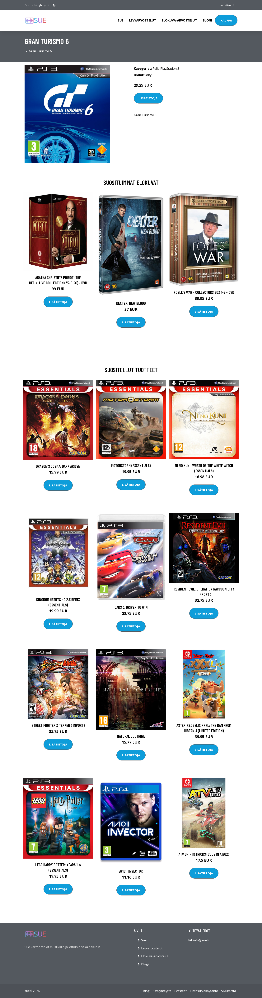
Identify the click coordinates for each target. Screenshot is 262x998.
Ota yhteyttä (162, 991)
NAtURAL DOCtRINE (131, 736)
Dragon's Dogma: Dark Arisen (58, 466)
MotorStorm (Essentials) (131, 465)
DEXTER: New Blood (131, 303)
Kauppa (226, 20)
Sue (120, 20)
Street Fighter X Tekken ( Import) (58, 725)
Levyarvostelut (142, 20)
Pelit (155, 68)
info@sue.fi (227, 5)
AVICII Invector (131, 871)
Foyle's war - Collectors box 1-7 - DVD (204, 292)
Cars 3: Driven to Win (131, 607)
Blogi (207, 20)
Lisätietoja (148, 98)
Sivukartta (228, 991)
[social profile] (54, 5)
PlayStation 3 (169, 68)
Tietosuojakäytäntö (204, 991)
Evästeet (180, 991)
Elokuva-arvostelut (179, 20)
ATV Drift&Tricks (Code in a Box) (204, 854)
